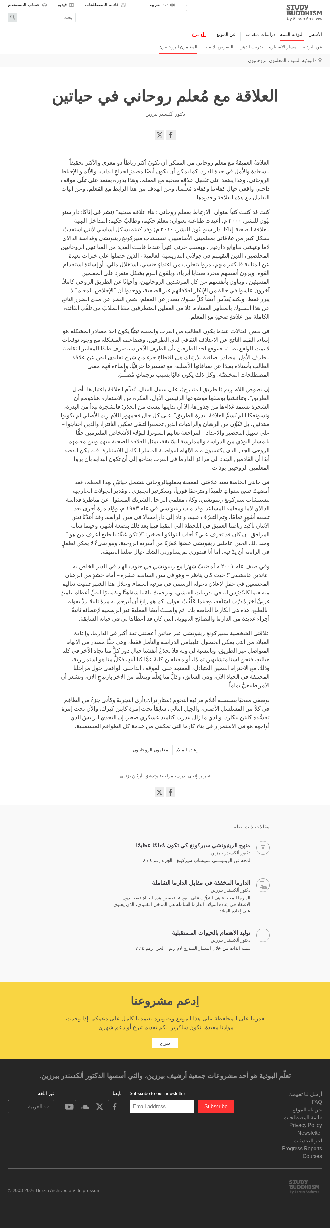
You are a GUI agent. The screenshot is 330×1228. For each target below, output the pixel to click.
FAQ (317, 1102)
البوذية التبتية (292, 34)
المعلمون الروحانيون (178, 46)
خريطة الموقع (307, 1109)
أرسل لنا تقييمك (305, 1094)
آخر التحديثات (308, 1140)
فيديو (63, 4)
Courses (312, 1156)
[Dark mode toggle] (186, 7)
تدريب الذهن (251, 46)
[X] (159, 135)
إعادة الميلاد (187, 749)
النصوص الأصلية (218, 46)
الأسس (315, 34)
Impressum (89, 1190)
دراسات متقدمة (260, 34)
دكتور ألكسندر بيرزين (165, 114)
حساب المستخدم (24, 4)
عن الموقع (226, 34)
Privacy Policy (305, 1125)
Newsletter (309, 1133)
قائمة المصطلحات (102, 4)
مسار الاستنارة (282, 46)
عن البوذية (312, 46)
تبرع (196, 34)
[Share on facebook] (171, 135)
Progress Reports (302, 1148)
